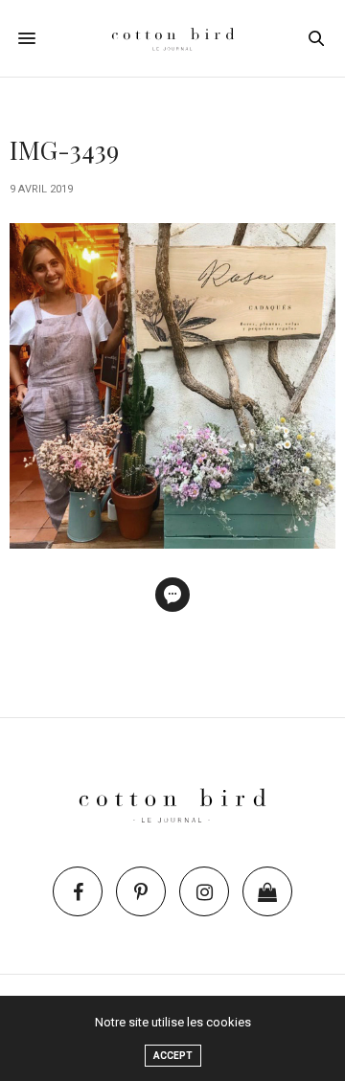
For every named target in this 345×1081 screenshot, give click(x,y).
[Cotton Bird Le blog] (173, 38)
